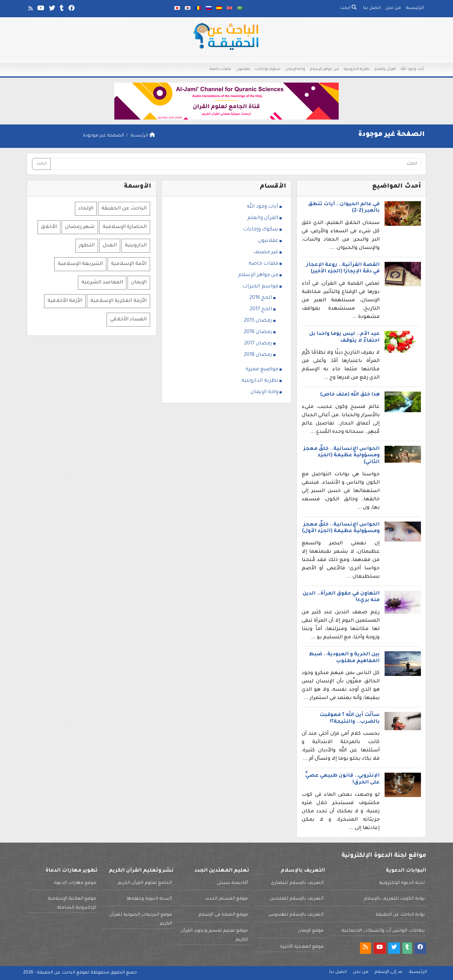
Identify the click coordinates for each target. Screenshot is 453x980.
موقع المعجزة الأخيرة (302, 947)
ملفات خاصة (220, 69)
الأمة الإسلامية (129, 264)
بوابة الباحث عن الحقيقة (400, 915)
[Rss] (30, 9)
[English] (229, 8)
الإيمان (139, 282)
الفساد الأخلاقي (128, 319)
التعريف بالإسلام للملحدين (297, 899)
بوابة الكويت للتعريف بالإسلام (394, 899)
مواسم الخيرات (260, 286)
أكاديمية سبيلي (232, 883)
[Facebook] (71, 9)
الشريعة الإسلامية (80, 264)
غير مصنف (266, 252)
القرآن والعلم (385, 69)
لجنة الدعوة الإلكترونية (402, 883)
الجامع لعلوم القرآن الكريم (145, 883)
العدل (110, 245)
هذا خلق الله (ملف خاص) (350, 394)
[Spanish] (219, 8)
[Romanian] (198, 8)
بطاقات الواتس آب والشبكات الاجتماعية (383, 931)
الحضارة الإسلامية (125, 227)
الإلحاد (85, 208)
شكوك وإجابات (267, 69)
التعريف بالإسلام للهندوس (296, 915)
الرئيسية (415, 8)
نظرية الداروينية (356, 69)
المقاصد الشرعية (102, 282)
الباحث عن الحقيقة (124, 208)
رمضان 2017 (258, 343)
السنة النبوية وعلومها (149, 899)
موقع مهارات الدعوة (75, 883)
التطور (87, 245)
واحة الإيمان (295, 69)
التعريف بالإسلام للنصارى (297, 883)
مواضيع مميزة (262, 369)
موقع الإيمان (311, 931)
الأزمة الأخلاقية (64, 301)
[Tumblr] (61, 9)
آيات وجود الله (412, 69)
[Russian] (208, 8)
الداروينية (136, 245)
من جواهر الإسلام (324, 69)
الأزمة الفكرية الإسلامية (118, 301)
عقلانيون (243, 69)
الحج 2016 (260, 298)
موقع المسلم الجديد (226, 899)
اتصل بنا (372, 8)
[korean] (187, 8)
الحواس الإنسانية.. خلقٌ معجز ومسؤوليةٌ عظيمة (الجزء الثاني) (342, 455)
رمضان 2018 (258, 355)
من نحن (393, 8)
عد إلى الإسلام (388, 972)
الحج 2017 (261, 309)
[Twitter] (51, 9)
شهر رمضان (80, 227)
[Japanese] (177, 8)
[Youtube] (40, 9)
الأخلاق (49, 227)
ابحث (346, 8)
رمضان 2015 (258, 320)
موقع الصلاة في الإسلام (223, 915)
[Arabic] (240, 8)
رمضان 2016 (258, 332)
